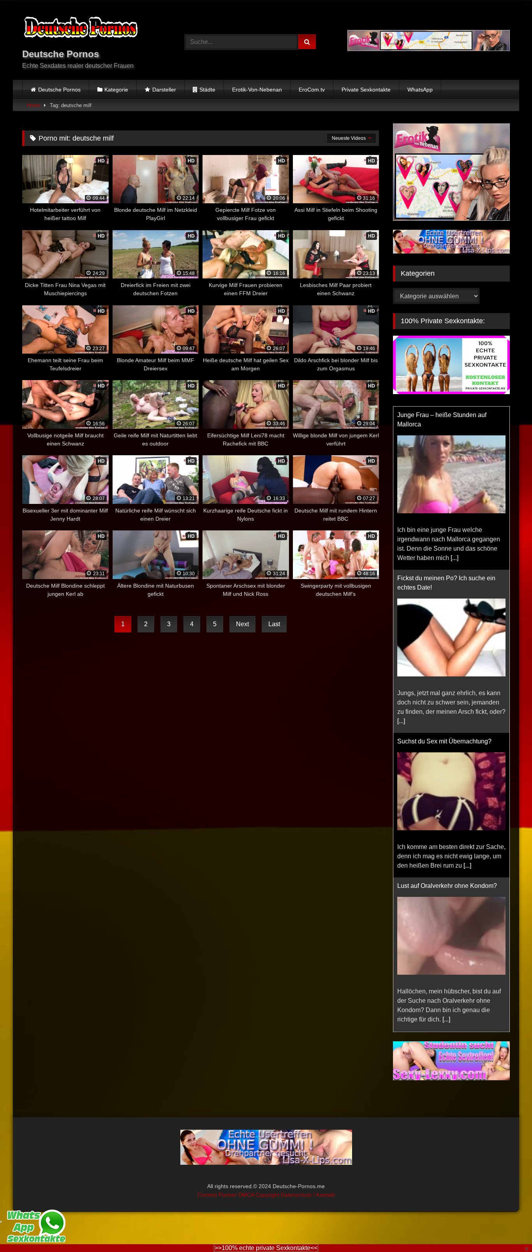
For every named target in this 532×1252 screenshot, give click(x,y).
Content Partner (217, 1193)
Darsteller (164, 89)
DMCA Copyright (259, 1193)
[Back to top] (507, 1228)
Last (274, 624)
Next (242, 624)
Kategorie (116, 89)
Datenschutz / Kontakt (308, 1193)
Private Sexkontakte (366, 89)
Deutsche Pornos (59, 89)
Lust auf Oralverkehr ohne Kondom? (447, 885)
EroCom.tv (312, 89)
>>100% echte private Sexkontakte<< (266, 1248)
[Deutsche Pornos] (80, 28)
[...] (454, 558)
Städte (207, 89)
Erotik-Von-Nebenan (257, 89)
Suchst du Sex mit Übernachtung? (444, 741)
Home (33, 105)
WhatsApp (420, 89)
